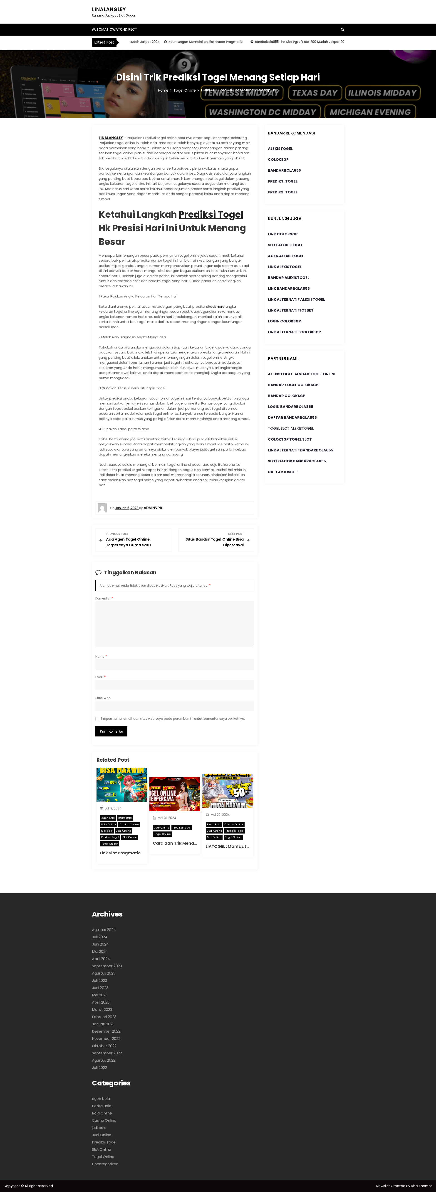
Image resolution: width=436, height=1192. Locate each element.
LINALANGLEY (109, 9)
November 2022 (106, 1038)
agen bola (108, 818)
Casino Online (129, 824)
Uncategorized (105, 1164)
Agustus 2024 (104, 929)
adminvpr (153, 507)
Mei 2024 (100, 951)
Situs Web (103, 698)
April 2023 (100, 1002)
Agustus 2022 (103, 1060)
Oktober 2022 (104, 1045)
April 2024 (101, 958)
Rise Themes (422, 1185)
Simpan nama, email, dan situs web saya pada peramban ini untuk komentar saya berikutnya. (173, 719)
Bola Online (108, 824)
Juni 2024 (100, 944)
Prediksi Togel (211, 214)
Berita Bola (125, 818)
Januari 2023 (103, 1024)
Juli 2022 (99, 1067)
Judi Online (123, 831)
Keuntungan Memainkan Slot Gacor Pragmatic (191, 41)
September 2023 (107, 966)
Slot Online (130, 837)
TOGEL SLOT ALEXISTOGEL (291, 428)
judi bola (106, 831)
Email (100, 677)
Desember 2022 (106, 1031)
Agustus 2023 (103, 973)
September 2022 (107, 1053)
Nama (101, 656)
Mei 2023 (99, 995)
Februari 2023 (104, 1016)
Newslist (383, 1185)
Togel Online (109, 844)
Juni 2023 (100, 987)
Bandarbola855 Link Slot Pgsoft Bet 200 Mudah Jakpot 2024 (287, 41)
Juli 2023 (99, 980)
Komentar (104, 598)
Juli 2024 (99, 937)
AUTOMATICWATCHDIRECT (114, 29)
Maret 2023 (102, 1009)
